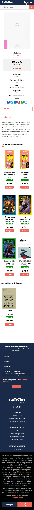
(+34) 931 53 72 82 (17, 415)
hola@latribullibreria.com (17, 418)
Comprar (9, 187)
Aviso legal (17, 431)
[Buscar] (31, 7)
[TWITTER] (17, 407)
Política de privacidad (17, 437)
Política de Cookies (17, 439)
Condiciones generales (17, 434)
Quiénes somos (17, 449)
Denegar (9, 505)
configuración (17, 497)
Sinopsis (7, 117)
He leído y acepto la (15, 380)
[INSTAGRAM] (20, 407)
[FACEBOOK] (13, 407)
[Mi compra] (25, 2)
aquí (15, 495)
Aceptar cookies (24, 504)
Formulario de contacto (17, 421)
